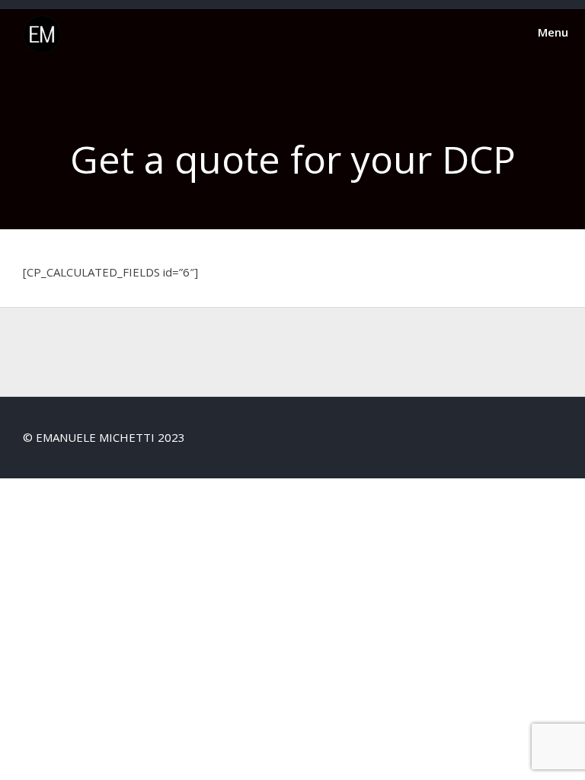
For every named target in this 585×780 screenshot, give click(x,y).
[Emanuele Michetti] (42, 48)
